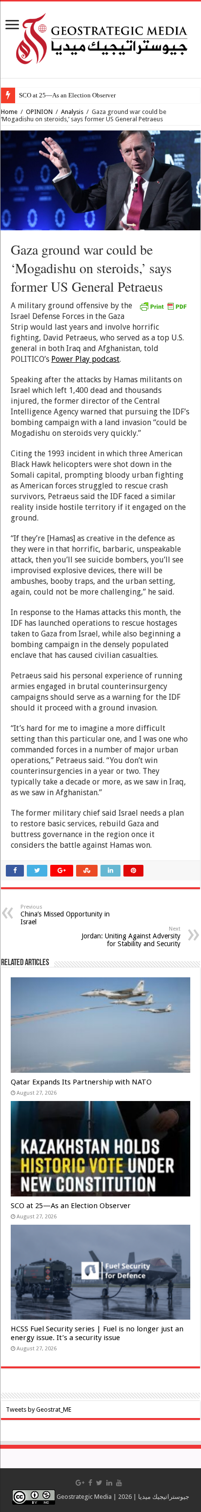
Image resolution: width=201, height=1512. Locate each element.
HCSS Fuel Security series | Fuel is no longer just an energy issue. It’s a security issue (97, 1333)
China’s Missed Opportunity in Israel (65, 915)
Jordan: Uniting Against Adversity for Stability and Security (131, 937)
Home (9, 111)
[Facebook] (90, 1483)
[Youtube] (119, 1483)
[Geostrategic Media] (100, 38)
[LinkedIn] (109, 1483)
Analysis (72, 111)
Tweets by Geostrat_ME (38, 1409)
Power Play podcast (85, 359)
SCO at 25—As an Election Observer (67, 95)
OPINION (39, 111)
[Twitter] (99, 1483)
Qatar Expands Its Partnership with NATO (81, 1082)
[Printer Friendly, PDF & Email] (163, 306)
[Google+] (80, 1483)
